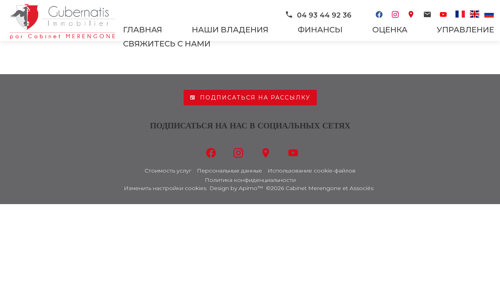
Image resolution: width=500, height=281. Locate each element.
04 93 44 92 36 (324, 15)
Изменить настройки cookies (165, 188)
